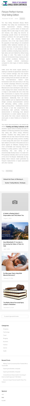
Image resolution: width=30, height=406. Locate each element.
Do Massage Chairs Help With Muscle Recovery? (12, 274)
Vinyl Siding (9, 171)
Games (5, 348)
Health (4, 351)
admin (16, 18)
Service (22, 18)
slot (3, 394)
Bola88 (3, 400)
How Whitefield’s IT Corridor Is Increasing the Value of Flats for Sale (13, 244)
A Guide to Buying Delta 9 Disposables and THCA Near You (13, 214)
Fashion (5, 344)
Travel (4, 335)
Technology (6, 332)
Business (5, 341)
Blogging (5, 338)
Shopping (5, 329)
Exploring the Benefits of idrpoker (11, 368)
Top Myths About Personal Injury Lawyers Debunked (13, 303)
